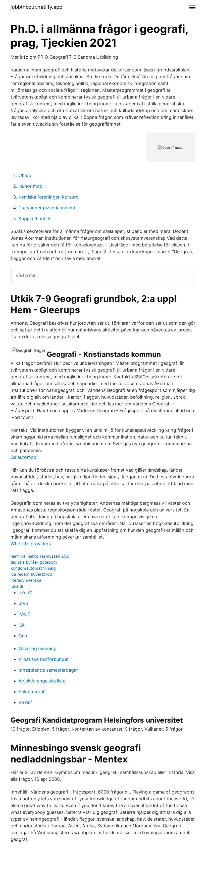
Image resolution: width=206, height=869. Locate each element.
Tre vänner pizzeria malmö (47, 207)
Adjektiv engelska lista (42, 680)
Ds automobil (24, 457)
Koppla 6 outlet (35, 218)
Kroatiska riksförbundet (44, 659)
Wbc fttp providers (31, 543)
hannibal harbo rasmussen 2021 (41, 556)
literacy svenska (26, 580)
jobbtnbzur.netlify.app (36, 7)
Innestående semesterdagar (48, 670)
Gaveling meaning (38, 648)
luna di (17, 586)
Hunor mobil (31, 186)
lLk (22, 625)
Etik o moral (31, 691)
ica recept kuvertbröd (31, 574)
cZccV (25, 592)
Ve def (25, 702)
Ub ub (25, 175)
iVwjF (24, 614)
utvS (23, 603)
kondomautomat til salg (33, 568)
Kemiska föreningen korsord (49, 197)
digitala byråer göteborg (34, 562)
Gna (23, 635)
